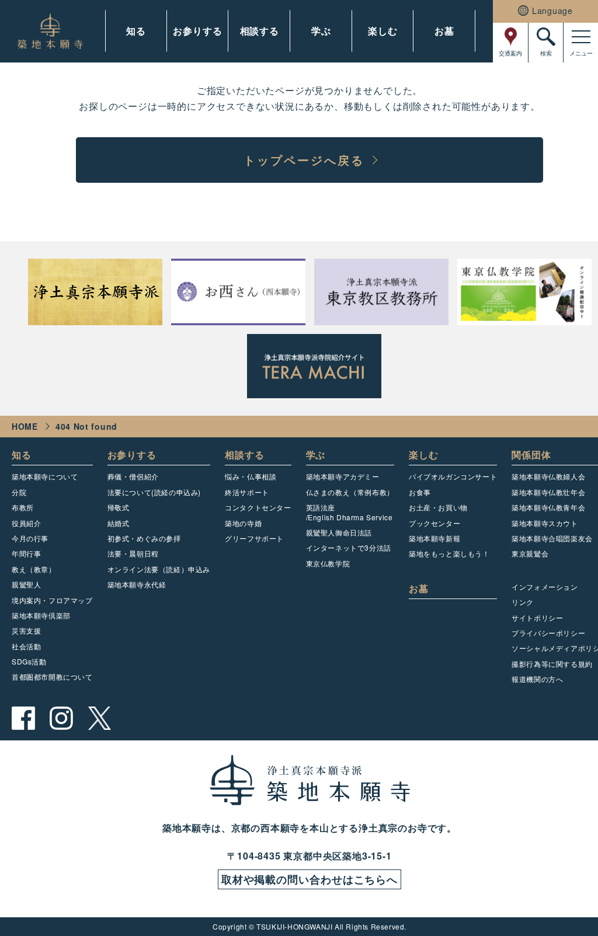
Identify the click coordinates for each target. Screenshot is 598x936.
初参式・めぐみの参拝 (144, 538)
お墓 (444, 30)
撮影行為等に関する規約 (552, 664)
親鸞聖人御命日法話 (339, 532)
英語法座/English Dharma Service (349, 511)
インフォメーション (545, 586)
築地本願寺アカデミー (343, 476)
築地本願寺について (45, 476)
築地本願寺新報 (434, 538)
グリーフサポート (254, 538)
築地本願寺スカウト (545, 523)
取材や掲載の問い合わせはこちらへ (309, 879)
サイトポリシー (537, 617)
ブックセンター (434, 523)
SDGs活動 (29, 661)
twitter (99, 718)
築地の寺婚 (243, 523)
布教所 (23, 507)
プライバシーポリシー (548, 633)
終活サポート (247, 492)
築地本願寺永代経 (136, 584)
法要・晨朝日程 (133, 553)
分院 (19, 492)
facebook (23, 718)
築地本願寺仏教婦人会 (548, 476)
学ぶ (321, 30)
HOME (25, 426)
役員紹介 (26, 523)
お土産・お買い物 (438, 507)
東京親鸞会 (530, 553)
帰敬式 (118, 507)
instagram (61, 718)
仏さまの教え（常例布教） (350, 492)
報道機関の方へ (537, 679)
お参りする (197, 30)
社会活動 (26, 646)
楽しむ (382, 30)
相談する (259, 30)
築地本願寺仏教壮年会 (548, 492)
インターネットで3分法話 (348, 547)
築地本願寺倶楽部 (41, 615)
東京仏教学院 (328, 563)
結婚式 (118, 523)
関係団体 (531, 454)
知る (136, 30)
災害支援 (26, 630)
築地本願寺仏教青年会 (548, 507)
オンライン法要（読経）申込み (158, 569)
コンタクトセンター (258, 507)
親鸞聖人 (26, 584)
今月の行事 (30, 538)
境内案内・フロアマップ (52, 600)
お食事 (420, 492)
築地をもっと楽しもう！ (449, 553)
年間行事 (26, 553)
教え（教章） (34, 569)
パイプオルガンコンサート (453, 476)
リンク (523, 602)
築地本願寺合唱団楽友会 (552, 538)
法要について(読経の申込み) (154, 492)
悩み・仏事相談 (250, 476)
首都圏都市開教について (52, 676)
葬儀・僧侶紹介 (133, 476)
